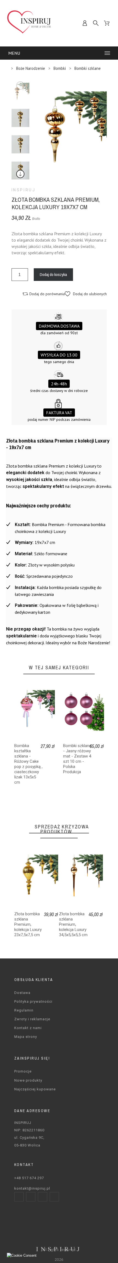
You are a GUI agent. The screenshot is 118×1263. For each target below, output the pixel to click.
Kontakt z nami (28, 1028)
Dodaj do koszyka (53, 274)
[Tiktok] (54, 1196)
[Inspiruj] (29, 23)
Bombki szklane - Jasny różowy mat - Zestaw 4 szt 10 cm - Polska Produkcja (77, 758)
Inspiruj (24, 190)
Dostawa (22, 993)
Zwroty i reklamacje (32, 1019)
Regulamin (23, 1010)
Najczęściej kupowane (35, 1089)
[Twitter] (42, 1196)
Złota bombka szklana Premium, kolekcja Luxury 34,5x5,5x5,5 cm (73, 924)
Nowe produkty (28, 1080)
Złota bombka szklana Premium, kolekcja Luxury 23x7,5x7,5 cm (28, 924)
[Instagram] (30, 1196)
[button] (86, 294)
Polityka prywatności (33, 1001)
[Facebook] (19, 1196)
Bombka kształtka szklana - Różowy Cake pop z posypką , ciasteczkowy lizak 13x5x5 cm (28, 764)
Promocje (23, 1071)
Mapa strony (25, 1037)
